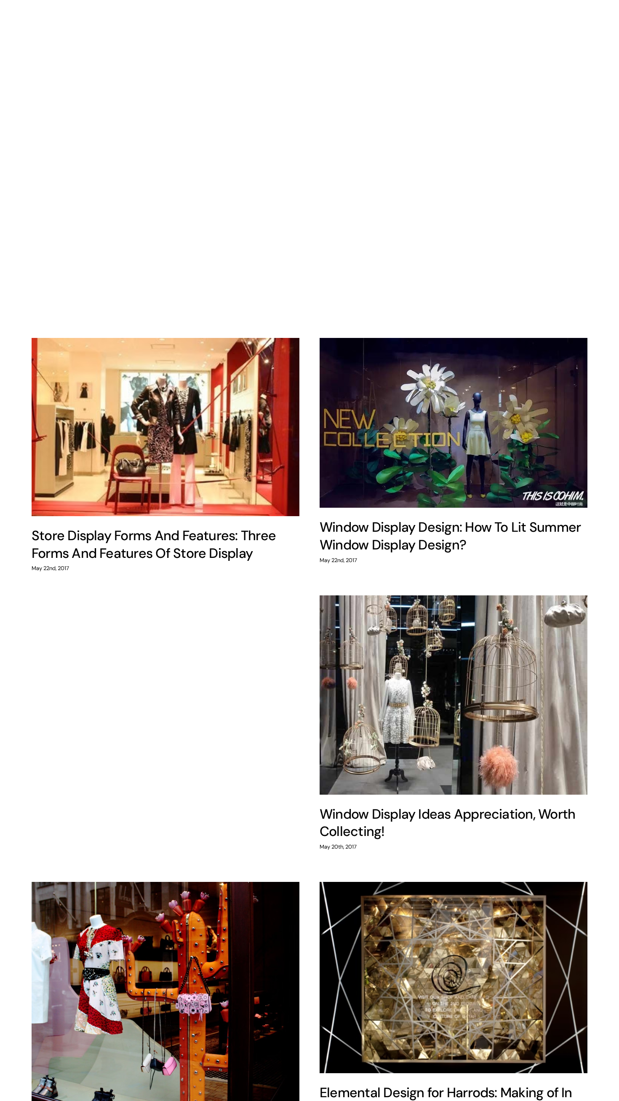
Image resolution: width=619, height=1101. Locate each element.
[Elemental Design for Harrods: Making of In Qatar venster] (453, 977)
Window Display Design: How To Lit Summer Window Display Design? (450, 536)
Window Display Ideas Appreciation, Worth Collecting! (447, 823)
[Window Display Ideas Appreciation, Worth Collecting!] (453, 695)
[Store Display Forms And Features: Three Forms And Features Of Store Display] (165, 427)
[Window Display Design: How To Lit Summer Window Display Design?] (453, 423)
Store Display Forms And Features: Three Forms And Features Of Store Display (154, 544)
